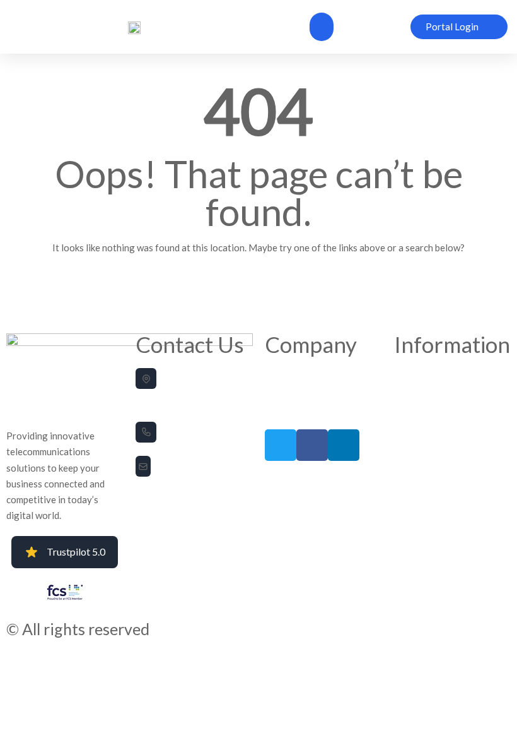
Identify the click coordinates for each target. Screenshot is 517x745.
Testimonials (286, 391)
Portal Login (285, 410)
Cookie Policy (416, 391)
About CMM (285, 374)
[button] (322, 27)
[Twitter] (280, 445)
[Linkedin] (343, 445)
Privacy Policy (417, 374)
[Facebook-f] (312, 445)
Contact (407, 410)
